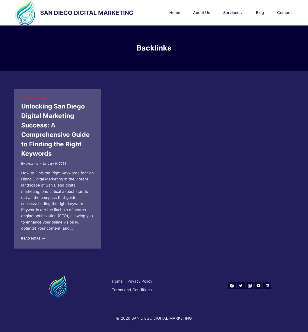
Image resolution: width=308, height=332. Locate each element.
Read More (33, 238)
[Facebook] (232, 285)
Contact (284, 12)
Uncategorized (33, 98)
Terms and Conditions (132, 290)
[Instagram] (249, 285)
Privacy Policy (139, 281)
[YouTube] (258, 285)
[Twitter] (241, 285)
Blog (260, 12)
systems (32, 163)
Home (174, 12)
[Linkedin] (267, 285)
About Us (201, 12)
